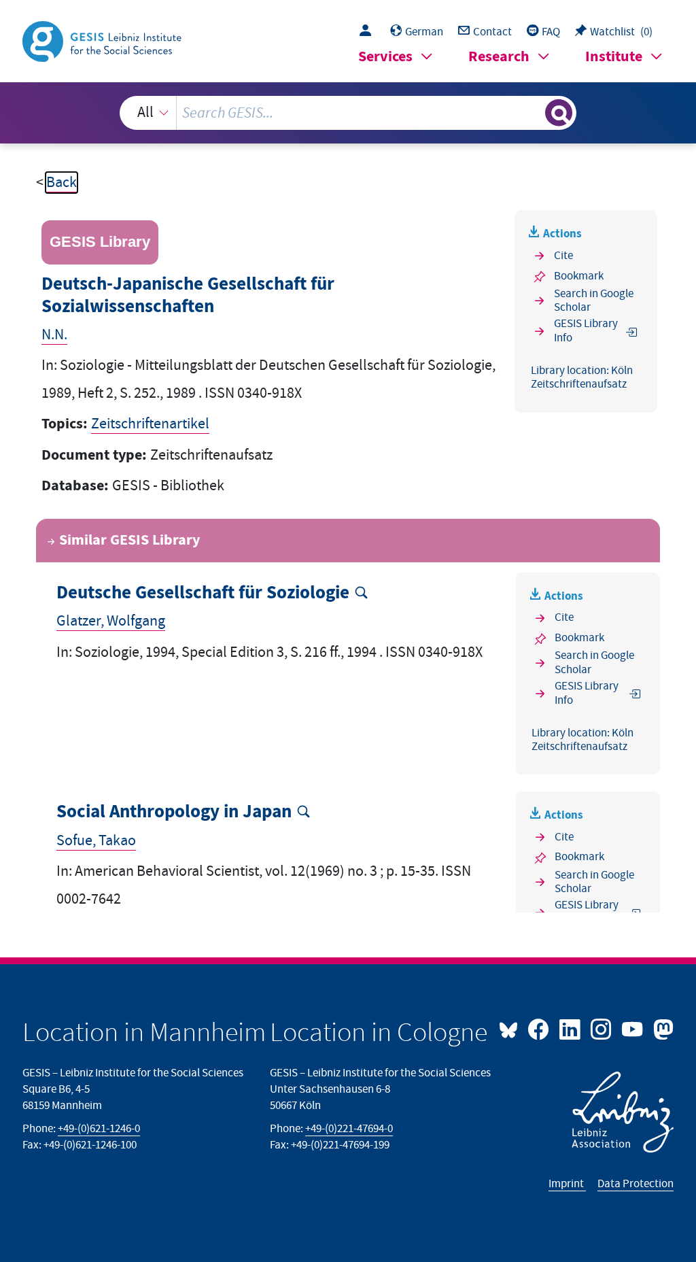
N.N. (54, 335)
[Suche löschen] (533, 113)
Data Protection (635, 1183)
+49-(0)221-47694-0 (349, 1128)
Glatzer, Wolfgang (110, 621)
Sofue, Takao (96, 841)
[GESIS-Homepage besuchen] (103, 40)
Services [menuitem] (385, 56)
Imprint (567, 1183)
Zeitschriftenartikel (150, 424)
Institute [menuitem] (613, 56)
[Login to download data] (369, 31)
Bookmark (579, 276)
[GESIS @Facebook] (539, 1028)
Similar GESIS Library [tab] (129, 540)
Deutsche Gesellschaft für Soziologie (202, 593)
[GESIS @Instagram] (602, 1028)
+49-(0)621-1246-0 (99, 1128)
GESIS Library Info (586, 330)
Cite (563, 255)
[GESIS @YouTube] (633, 1028)
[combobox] (348, 112)
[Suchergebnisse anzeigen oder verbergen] (558, 113)
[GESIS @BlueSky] (512, 1028)
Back (61, 182)
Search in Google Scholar (593, 301)
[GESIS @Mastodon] (661, 1028)
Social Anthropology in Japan (174, 812)
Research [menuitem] (498, 56)
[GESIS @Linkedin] (571, 1028)
